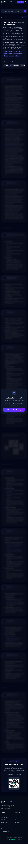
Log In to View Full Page (14, 410)
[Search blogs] (25, 11)
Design (9, 4)
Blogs (5, 4)
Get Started (20, 1)
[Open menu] (25, 2)
